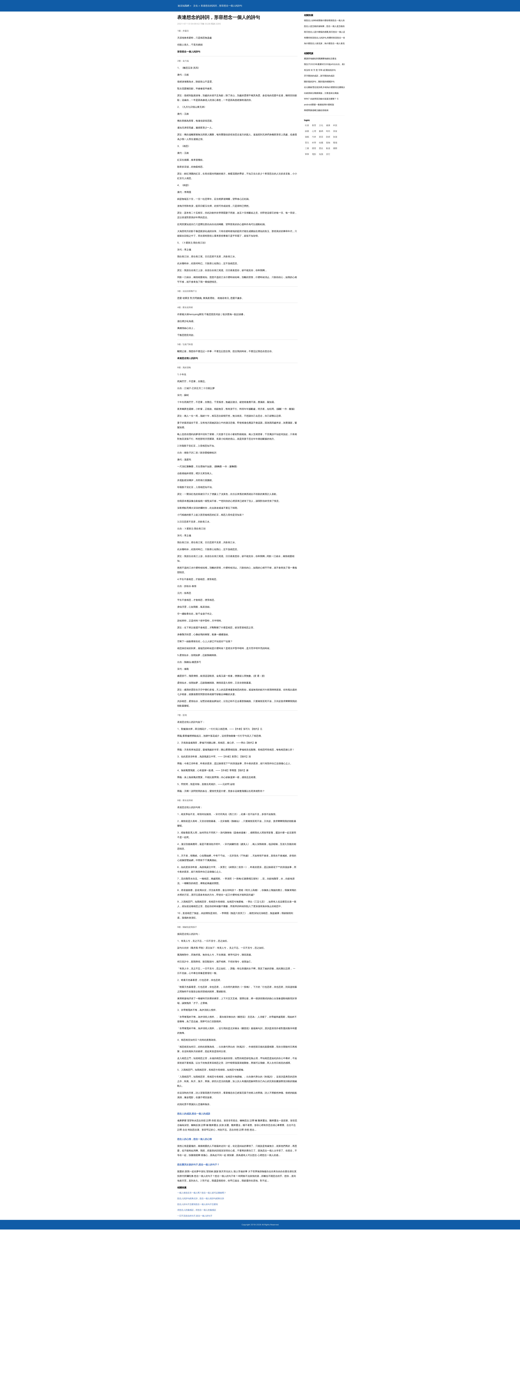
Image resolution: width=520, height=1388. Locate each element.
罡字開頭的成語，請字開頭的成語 (319, 75)
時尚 (328, 131)
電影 (314, 154)
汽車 (314, 137)
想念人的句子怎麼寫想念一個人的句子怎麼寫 (197, 1204)
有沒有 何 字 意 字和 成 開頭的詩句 (320, 70)
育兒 (307, 142)
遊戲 (307, 137)
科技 (335, 125)
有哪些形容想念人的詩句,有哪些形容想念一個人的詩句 (328, 37)
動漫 (328, 148)
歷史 (321, 148)
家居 (321, 137)
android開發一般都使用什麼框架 (319, 104)
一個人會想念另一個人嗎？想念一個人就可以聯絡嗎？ (201, 1192)
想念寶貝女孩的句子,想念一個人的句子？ (198, 1164)
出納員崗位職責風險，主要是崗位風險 (321, 93)
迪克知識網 (183, 5)
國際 (335, 148)
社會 (307, 125)
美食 (335, 131)
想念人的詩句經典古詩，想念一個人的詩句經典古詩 (200, 1198)
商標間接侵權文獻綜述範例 (316, 110)
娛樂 (307, 131)
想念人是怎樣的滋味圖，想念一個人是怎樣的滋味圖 (327, 26)
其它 (328, 154)
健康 (328, 125)
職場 (335, 142)
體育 (314, 148)
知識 (321, 154)
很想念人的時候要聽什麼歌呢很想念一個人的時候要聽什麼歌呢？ (333, 20)
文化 (195, 5)
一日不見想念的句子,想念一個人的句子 (194, 1215)
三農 (307, 148)
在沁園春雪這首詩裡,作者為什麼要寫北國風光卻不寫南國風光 (331, 87)
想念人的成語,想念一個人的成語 (193, 1113)
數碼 (321, 131)
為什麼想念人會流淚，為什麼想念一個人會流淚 (325, 43)
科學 (314, 142)
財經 (328, 137)
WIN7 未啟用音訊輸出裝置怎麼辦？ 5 (321, 98)
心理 (314, 131)
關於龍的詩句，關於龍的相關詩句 (319, 81)
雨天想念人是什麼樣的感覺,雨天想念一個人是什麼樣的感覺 (330, 32)
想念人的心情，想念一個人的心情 (194, 1139)
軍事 (307, 154)
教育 (314, 125)
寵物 (328, 142)
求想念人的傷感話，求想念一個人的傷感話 (196, 1210)
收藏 (321, 142)
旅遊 (335, 137)
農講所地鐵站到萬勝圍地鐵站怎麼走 (320, 58)
